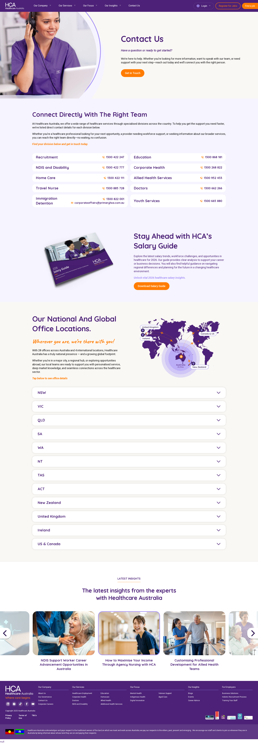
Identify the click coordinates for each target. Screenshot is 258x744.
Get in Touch (132, 73)
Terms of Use (23, 716)
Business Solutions (230, 693)
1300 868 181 (213, 157)
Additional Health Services (111, 704)
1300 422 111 (115, 177)
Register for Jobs (228, 5)
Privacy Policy (8, 716)
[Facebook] (26, 704)
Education (105, 693)
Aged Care (163, 697)
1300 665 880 (213, 200)
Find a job (250, 5)
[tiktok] (20, 704)
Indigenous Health (137, 697)
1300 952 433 (213, 177)
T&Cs (34, 715)
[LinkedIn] (8, 704)
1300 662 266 (213, 188)
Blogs (190, 693)
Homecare (105, 697)
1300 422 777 (115, 167)
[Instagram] (14, 704)
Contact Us (134, 5)
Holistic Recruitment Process (234, 697)
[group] (64, 643)
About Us (42, 693)
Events (191, 697)
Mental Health (136, 693)
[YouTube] (33, 704)
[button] (15, 633)
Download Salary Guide (151, 286)
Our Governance (45, 697)
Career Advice (194, 700)
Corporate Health (79, 697)
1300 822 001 (115, 198)
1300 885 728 (115, 188)
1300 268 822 (213, 167)
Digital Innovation (137, 700)
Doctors (75, 700)
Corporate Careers (45, 704)
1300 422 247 (115, 157)
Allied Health (106, 700)
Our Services (65, 5)
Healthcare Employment (82, 693)
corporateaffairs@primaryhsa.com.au (99, 203)
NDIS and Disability (80, 704)
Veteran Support (165, 693)
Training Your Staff (229, 700)
